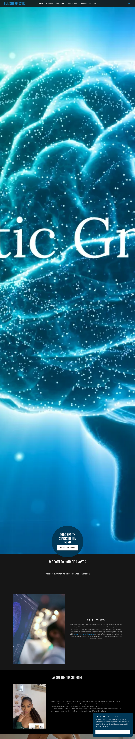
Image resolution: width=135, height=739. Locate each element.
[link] (20, 4)
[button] (129, 4)
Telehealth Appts (67, 548)
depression (90, 634)
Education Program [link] (88, 3)
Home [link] (41, 3)
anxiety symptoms (80, 634)
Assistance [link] (60, 3)
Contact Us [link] (72, 3)
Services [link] (49, 3)
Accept (112, 732)
